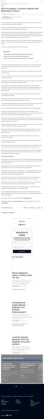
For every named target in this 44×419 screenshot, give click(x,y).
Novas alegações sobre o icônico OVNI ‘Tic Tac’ (22, 275)
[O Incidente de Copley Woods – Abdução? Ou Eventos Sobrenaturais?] (22, 295)
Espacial (5, 3)
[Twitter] (21, 224)
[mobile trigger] (2, 1)
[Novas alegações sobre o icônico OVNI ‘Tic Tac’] (22, 265)
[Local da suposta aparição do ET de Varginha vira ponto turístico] (22, 329)
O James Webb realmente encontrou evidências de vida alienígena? (18, 54)
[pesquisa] (39, 1)
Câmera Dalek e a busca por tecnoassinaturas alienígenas (16, 56)
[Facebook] (19, 224)
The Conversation (18, 201)
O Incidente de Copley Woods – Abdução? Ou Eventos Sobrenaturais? (19, 307)
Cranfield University (27, 198)
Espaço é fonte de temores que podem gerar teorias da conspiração (18, 58)
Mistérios (14, 269)
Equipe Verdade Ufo (16, 286)
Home (2, 3)
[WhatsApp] (25, 224)
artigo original (5, 203)
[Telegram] (23, 224)
